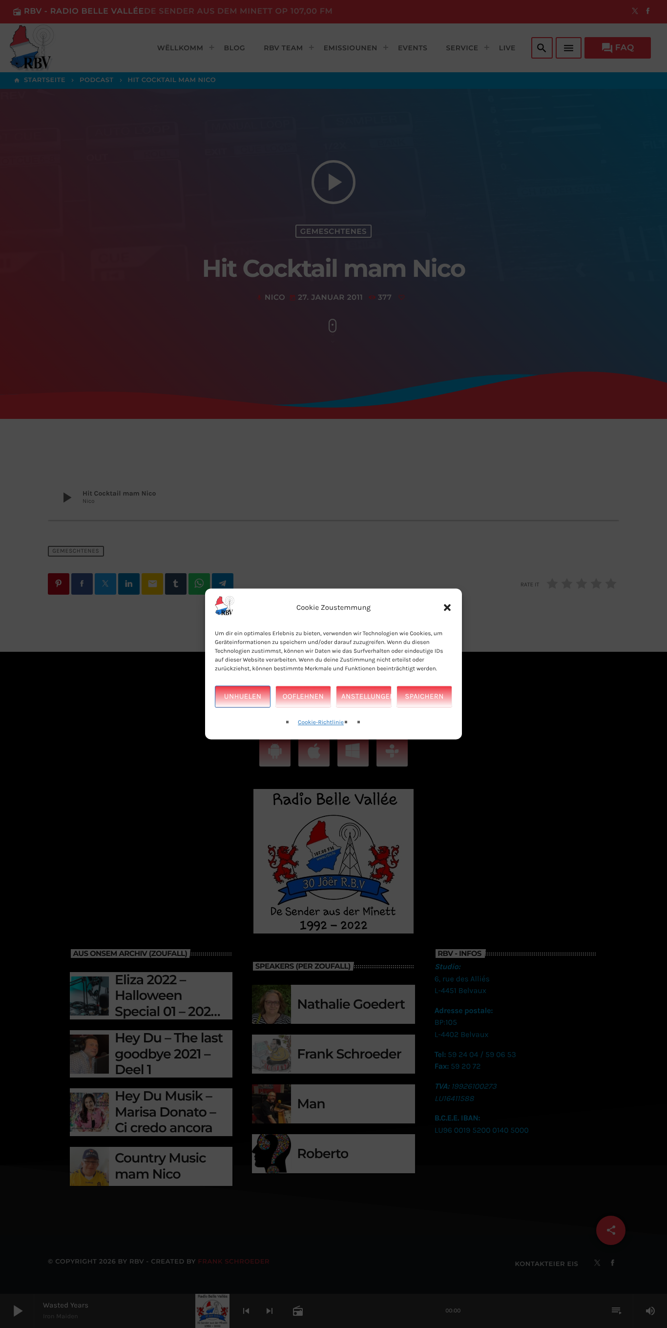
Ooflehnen (303, 696)
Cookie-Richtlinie (321, 722)
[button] (447, 608)
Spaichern (424, 696)
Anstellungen (366, 696)
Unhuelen (242, 696)
